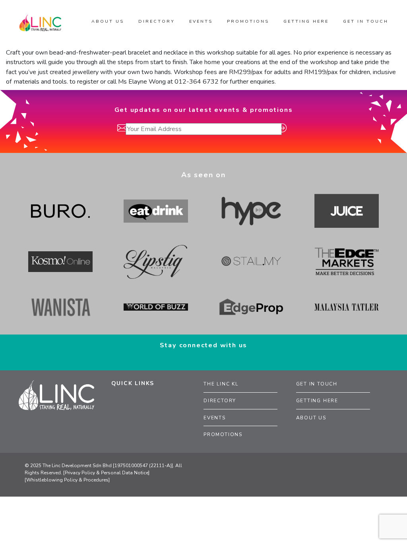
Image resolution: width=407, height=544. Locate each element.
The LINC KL (221, 384)
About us (107, 21)
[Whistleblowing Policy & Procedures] (67, 480)
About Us (311, 418)
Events (215, 418)
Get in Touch (317, 384)
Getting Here (317, 400)
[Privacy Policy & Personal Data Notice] (106, 473)
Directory (220, 400)
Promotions (223, 434)
